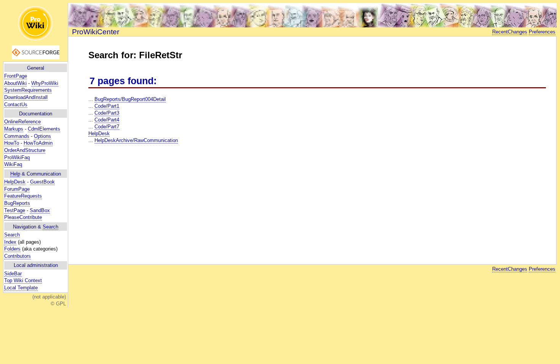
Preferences (542, 32)
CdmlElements (44, 129)
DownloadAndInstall (26, 97)
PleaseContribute (23, 217)
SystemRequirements (28, 90)
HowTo (11, 143)
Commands (16, 136)
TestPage (14, 210)
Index (10, 242)
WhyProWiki (44, 83)
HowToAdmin (38, 143)
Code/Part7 (106, 126)
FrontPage (15, 76)
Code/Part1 (106, 106)
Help (15, 174)
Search (50, 227)
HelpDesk (15, 182)
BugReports (17, 203)
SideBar (13, 273)
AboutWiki (15, 83)
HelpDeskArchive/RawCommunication (136, 140)
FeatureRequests (23, 196)
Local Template (21, 288)
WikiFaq (13, 164)
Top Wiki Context (23, 280)
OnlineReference (22, 122)
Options (42, 136)
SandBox (40, 210)
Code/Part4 (106, 120)
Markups (13, 129)
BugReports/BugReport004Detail (130, 99)
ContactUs (15, 104)
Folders (12, 249)
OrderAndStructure (24, 150)
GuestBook (42, 182)
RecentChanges (509, 32)
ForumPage (17, 189)
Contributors (17, 256)
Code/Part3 (106, 113)
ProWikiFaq (17, 157)
